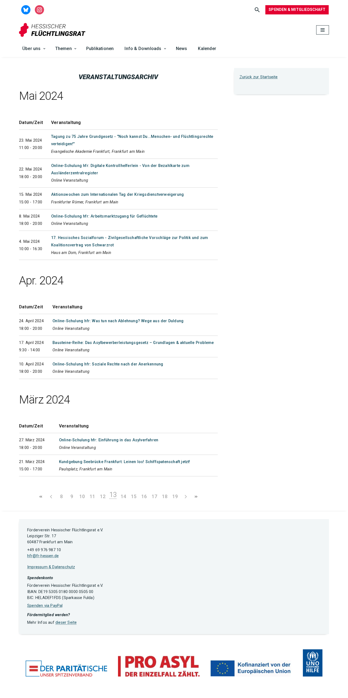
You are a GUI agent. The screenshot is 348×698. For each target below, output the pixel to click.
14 (123, 496)
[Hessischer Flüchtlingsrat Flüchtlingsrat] (53, 30)
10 (82, 496)
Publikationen (100, 48)
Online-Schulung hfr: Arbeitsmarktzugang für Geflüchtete (104, 216)
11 (92, 496)
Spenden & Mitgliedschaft (297, 9)
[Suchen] (257, 9)
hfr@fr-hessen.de (43, 556)
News (181, 48)
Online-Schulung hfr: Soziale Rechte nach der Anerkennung (107, 364)
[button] (44, 49)
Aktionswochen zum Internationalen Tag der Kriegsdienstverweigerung (117, 194)
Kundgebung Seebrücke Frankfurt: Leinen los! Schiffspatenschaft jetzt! (124, 462)
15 (133, 496)
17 (154, 496)
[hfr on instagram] (39, 9)
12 (102, 496)
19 (175, 496)
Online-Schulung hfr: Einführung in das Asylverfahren (108, 440)
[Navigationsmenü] (322, 30)
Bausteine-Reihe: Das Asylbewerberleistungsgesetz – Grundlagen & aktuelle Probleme (133, 342)
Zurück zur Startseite (259, 77)
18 (164, 496)
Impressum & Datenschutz (51, 567)
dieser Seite (66, 622)
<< (41, 496)
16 (144, 496)
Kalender (207, 48)
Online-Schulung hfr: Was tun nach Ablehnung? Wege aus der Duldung (118, 321)
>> (196, 496)
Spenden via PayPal (45, 605)
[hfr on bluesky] (25, 9)
